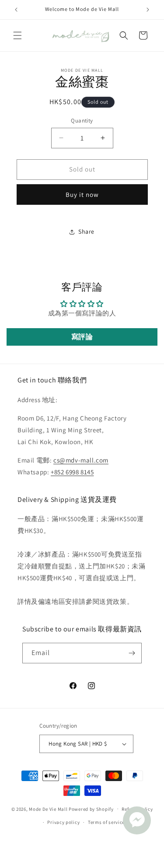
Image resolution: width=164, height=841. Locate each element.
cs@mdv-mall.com (80, 460)
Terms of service (106, 822)
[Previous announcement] (16, 9)
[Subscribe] (131, 653)
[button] (17, 35)
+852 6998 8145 (72, 472)
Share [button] (86, 231)
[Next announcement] (147, 9)
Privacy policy (63, 822)
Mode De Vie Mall (48, 809)
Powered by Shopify (91, 809)
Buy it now (82, 194)
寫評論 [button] (82, 336)
